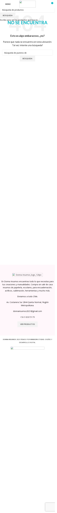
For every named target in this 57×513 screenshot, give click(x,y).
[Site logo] (27, 4)
